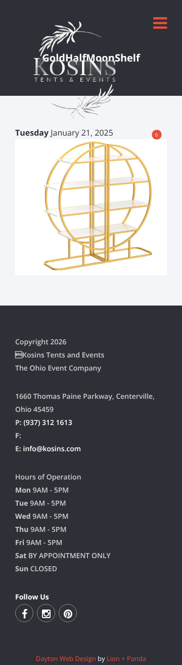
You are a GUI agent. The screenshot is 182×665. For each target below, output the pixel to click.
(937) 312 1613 (47, 423)
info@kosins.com (52, 449)
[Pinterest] (68, 613)
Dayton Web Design (66, 658)
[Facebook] (24, 613)
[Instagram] (46, 613)
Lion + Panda (126, 658)
